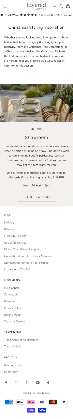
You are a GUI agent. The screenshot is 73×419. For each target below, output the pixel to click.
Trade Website (13, 346)
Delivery (9, 222)
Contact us (11, 294)
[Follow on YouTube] (38, 383)
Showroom (11, 372)
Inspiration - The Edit (17, 269)
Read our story (13, 365)
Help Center (11, 288)
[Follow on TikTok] (48, 383)
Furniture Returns (15, 236)
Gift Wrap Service (15, 243)
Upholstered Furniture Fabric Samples (28, 256)
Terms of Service (14, 321)
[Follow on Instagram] (17, 383)
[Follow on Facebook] (6, 383)
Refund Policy (12, 315)
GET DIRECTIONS (37, 197)
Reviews (9, 301)
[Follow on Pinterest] (27, 383)
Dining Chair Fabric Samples (22, 249)
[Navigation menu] (5, 6)
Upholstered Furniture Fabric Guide (26, 263)
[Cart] (68, 6)
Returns (9, 229)
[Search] (61, 6)
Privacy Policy (12, 308)
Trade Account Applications (21, 340)
